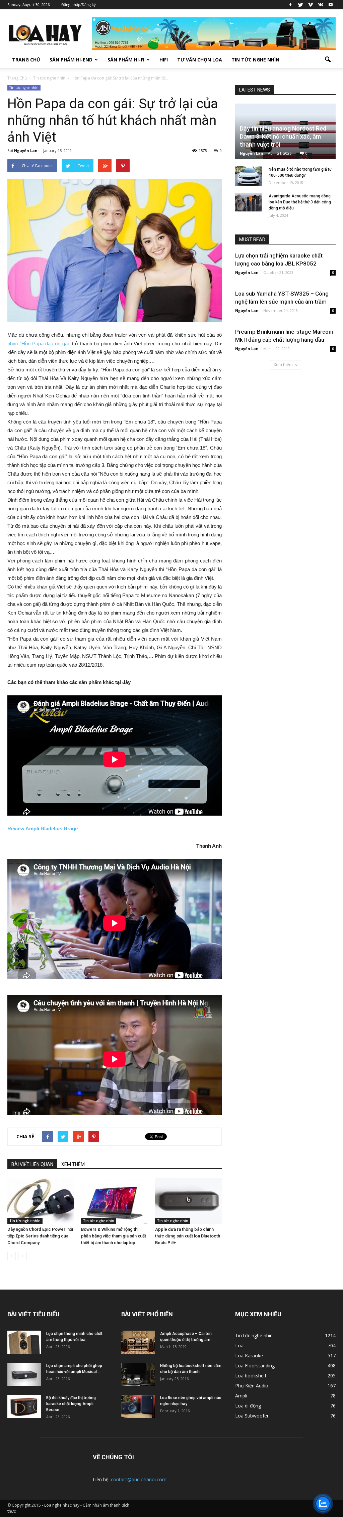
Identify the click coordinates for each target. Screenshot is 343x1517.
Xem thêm (283, 364)
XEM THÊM (73, 1164)
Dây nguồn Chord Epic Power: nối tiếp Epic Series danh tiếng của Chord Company (40, 1236)
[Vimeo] (310, 5)
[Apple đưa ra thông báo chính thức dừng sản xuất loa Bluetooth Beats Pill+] (188, 1201)
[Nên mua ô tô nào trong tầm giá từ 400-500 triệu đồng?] (248, 176)
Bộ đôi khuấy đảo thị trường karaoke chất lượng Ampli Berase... (71, 1403)
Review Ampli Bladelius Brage (42, 828)
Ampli (241, 1395)
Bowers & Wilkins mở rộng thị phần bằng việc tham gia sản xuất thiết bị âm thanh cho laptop (113, 1236)
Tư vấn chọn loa (199, 59)
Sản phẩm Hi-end (71, 59)
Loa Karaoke (249, 1355)
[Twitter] (300, 5)
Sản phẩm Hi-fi (126, 59)
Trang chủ (26, 59)
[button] (328, 60)
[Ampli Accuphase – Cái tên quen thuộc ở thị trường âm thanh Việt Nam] (138, 1342)
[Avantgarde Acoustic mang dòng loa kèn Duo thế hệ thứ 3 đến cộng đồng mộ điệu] (248, 202)
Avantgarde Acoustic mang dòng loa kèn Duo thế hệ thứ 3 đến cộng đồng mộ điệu (300, 202)
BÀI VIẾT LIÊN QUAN (32, 1164)
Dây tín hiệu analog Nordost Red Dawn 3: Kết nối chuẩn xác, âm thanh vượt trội (283, 136)
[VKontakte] (321, 5)
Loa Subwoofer (252, 1415)
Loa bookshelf (250, 1375)
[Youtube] (331, 5)
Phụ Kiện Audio (251, 1385)
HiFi (163, 59)
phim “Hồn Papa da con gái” (38, 343)
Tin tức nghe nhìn (255, 59)
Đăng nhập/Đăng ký (78, 4)
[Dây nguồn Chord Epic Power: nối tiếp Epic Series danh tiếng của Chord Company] (40, 1201)
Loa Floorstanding (255, 1365)
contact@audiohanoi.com (138, 1479)
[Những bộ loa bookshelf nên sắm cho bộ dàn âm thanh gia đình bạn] (138, 1374)
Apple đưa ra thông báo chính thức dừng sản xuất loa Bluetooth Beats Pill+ (187, 1236)
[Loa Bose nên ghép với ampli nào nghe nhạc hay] (138, 1406)
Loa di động (248, 1405)
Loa (239, 1345)
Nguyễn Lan (26, 150)
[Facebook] (290, 5)
